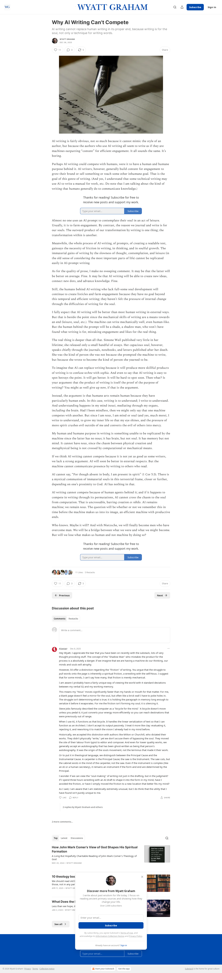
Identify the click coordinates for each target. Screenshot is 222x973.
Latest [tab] (64, 838)
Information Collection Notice (110, 936)
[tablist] (66, 618)
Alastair (63, 648)
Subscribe (195, 7)
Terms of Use (126, 932)
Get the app (124, 968)
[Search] (175, 7)
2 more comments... (62, 821)
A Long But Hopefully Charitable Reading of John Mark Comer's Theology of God (94, 857)
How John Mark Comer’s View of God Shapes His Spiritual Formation (94, 849)
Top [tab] (56, 838)
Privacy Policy (135, 936)
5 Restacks (90, 572)
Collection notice (46, 968)
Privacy (27, 968)
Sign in (212, 7)
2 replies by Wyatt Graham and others (83, 807)
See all (58, 924)
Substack (189, 968)
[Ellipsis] (168, 648)
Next (160, 595)
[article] (111, 857)
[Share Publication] (182, 7)
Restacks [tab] (73, 618)
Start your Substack (104, 968)
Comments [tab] (59, 618)
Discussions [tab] (77, 838)
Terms (35, 968)
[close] (142, 876)
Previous (64, 595)
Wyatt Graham (67, 39)
